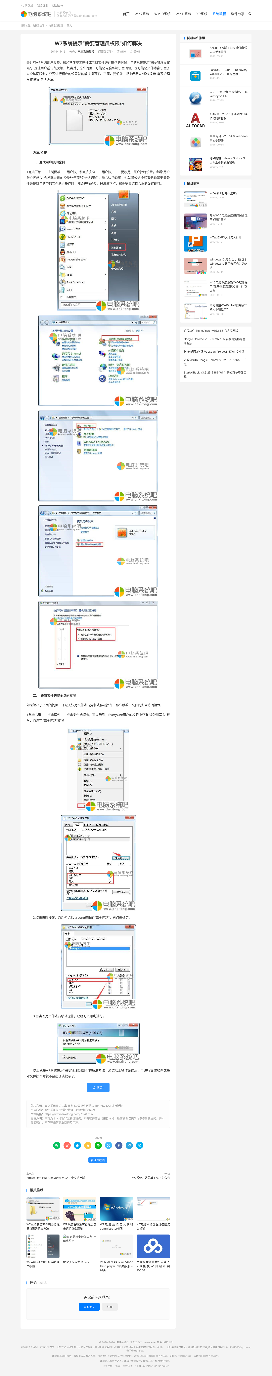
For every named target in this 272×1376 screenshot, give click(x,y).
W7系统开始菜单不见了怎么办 (151, 1177)
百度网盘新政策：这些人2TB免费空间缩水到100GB (153, 1266)
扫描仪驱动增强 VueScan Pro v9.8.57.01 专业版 (214, 351)
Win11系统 (183, 14)
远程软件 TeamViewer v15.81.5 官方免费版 (211, 330)
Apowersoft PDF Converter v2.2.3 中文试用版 (55, 1177)
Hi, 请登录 (27, 5)
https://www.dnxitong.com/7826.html (69, 1114)
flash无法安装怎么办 (76, 1262)
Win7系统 (142, 14)
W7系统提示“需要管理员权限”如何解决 (98, 43)
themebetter (149, 1342)
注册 (110, 1307)
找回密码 (57, 5)
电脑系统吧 (36, 14)
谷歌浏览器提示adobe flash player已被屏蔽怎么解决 (116, 1266)
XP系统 (201, 14)
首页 (126, 14)
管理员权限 (98, 1160)
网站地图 (168, 1342)
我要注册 (42, 5)
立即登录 (89, 1307)
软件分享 (238, 14)
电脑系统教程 (56, 25)
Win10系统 (162, 14)
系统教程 (219, 14)
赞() (135, 51)
